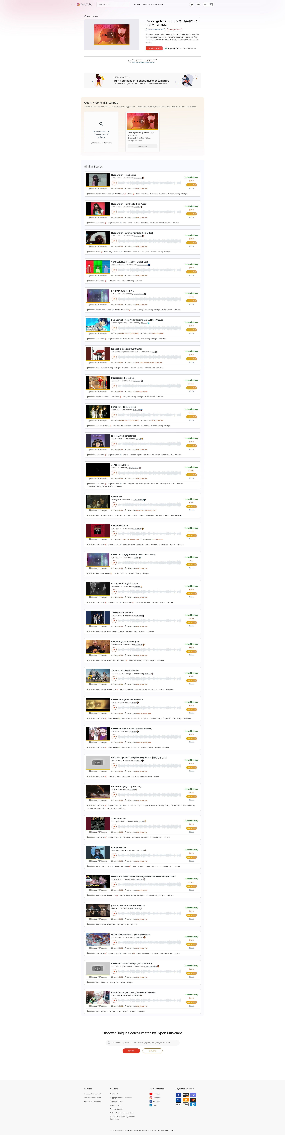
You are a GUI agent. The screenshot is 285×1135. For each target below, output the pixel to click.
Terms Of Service (116, 1109)
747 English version (120, 465)
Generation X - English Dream (124, 583)
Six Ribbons (116, 496)
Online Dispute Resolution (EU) (122, 1113)
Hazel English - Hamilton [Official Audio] (129, 204)
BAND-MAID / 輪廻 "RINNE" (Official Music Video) (133, 554)
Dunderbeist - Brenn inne (122, 378)
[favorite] (191, 4)
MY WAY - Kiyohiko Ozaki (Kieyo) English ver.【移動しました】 (139, 757)
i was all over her (118, 847)
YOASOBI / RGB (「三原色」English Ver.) (129, 262)
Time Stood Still (118, 818)
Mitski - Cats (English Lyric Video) (126, 786)
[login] (211, 4)
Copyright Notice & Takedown (121, 1097)
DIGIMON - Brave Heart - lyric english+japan (130, 934)
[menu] (73, 4)
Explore (152, 1051)
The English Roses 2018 (122, 612)
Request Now (154, 48)
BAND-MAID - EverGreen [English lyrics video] (131, 963)
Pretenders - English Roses (123, 407)
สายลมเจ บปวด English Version (125, 670)
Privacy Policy (115, 1105)
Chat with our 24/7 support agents (143, 62)
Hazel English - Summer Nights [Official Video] (132, 233)
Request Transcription (92, 1097)
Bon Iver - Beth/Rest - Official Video (127, 699)
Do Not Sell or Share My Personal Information (122, 1117)
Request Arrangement (92, 1094)
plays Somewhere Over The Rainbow (128, 905)
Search (131, 1051)
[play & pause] (114, 183)
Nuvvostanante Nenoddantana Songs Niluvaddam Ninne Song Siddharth (143, 876)
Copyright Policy (116, 1101)
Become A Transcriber (92, 1101)
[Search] (127, 4)
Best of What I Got (119, 525)
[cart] (198, 4)
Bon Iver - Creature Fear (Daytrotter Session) (131, 728)
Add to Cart (191, 185)
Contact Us (114, 1094)
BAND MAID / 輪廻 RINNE (122, 291)
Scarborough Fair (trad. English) (125, 641)
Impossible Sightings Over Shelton (126, 349)
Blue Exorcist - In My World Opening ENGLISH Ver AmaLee (137, 320)
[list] (205, 4)
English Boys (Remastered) (123, 436)
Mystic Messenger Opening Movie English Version (133, 992)
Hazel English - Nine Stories (123, 175)
